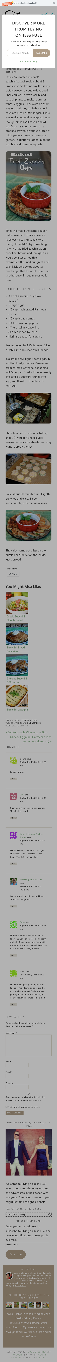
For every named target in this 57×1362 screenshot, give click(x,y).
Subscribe (41, 52)
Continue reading (28, 61)
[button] (28, 3)
